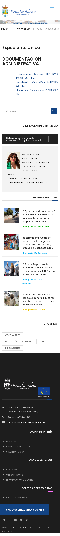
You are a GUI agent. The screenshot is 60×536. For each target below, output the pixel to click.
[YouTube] (15, 520)
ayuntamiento (12, 335)
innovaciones (12, 348)
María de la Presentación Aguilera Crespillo (24, 139)
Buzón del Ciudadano (18, 446)
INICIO (4, 29)
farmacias (12, 469)
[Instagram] (21, 520)
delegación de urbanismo (18, 341)
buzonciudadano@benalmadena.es (26, 422)
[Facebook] (9, 520)
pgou (42, 341)
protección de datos (17, 497)
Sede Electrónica (15, 451)
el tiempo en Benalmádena (19, 480)
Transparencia (22, 29)
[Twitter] (4, 520)
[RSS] (27, 520)
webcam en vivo (14, 474)
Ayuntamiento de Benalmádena (23, 528)
